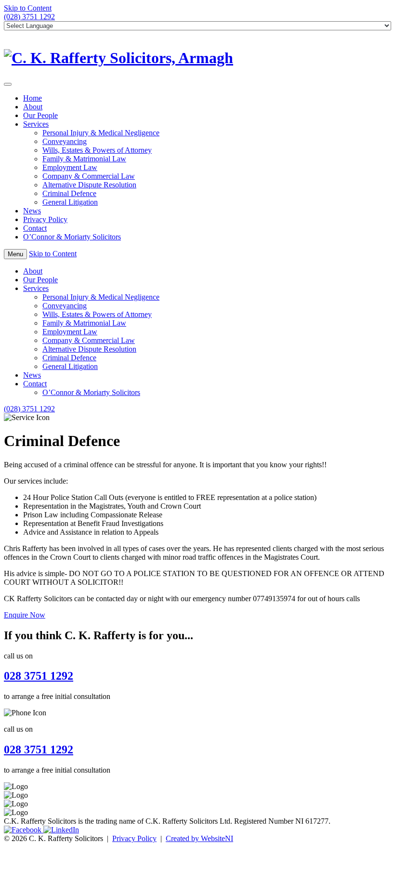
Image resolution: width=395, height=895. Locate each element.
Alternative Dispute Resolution (89, 185)
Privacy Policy (45, 219)
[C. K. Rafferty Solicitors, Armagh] (197, 58)
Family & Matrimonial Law (84, 159)
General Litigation (70, 202)
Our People (40, 115)
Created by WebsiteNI (199, 838)
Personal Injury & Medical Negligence (100, 133)
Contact (35, 228)
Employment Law (69, 167)
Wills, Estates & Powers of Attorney (97, 150)
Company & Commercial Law (88, 176)
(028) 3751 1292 (29, 17)
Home (32, 98)
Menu (15, 254)
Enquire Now (24, 615)
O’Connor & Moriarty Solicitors (72, 237)
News (32, 211)
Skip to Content (28, 8)
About (32, 107)
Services (36, 124)
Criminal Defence (69, 193)
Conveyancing (64, 141)
